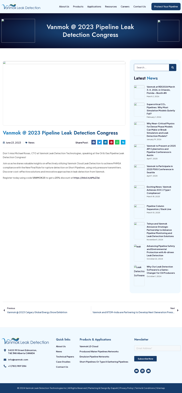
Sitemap (160, 388)
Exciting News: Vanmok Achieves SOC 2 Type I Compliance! (159, 189)
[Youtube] (136, 371)
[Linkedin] (142, 371)
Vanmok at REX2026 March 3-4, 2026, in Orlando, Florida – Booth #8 (161, 89)
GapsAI (114, 388)
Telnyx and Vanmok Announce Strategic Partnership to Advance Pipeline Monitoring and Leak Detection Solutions (160, 229)
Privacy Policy (127, 388)
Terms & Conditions (145, 388)
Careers (125, 6)
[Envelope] (148, 371)
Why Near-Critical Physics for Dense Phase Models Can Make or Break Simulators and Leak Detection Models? (160, 129)
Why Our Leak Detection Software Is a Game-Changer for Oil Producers (161, 269)
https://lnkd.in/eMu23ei (87, 177)
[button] (93, 142)
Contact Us (139, 6)
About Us (64, 6)
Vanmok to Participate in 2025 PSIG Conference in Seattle (160, 169)
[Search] (172, 67)
